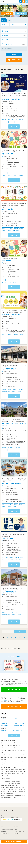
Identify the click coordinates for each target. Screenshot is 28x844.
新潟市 (7, 771)
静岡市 (11, 771)
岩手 (21, 750)
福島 (16, 750)
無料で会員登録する (15, 706)
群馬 (23, 743)
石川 (15, 754)
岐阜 (11, 748)
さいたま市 (11, 769)
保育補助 (18, 781)
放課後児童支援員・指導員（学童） (17, 787)
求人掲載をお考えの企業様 (7, 829)
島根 (16, 757)
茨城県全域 (15, 4)
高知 (5, 759)
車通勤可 (16, 121)
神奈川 (8, 743)
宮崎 (23, 762)
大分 (20, 762)
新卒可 (3, 279)
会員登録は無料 (4, 700)
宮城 (13, 750)
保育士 (2, 781)
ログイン (21, 13)
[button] (20, 1)
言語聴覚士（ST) (21, 791)
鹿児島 (14, 762)
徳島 (2, 759)
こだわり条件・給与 (15, 44)
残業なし (20, 119)
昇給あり (20, 175)
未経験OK (8, 119)
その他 (14, 797)
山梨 (20, 754)
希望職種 (15, 31)
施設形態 (15, 39)
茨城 (18, 743)
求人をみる (14, 126)
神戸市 (9, 773)
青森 (18, 750)
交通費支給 (11, 121)
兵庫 (8, 745)
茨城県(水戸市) (22, 4)
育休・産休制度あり (16, 230)
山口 (14, 757)
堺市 (6, 773)
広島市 (17, 773)
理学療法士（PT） (5, 791)
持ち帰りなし (4, 121)
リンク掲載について (5, 831)
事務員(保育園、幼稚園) (6, 797)
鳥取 (19, 757)
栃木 (21, 743)
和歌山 (19, 745)
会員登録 (8, 13)
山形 (24, 750)
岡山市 (13, 773)
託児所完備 (9, 389)
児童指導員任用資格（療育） (7, 789)
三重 (14, 748)
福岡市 (2, 775)
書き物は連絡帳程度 (6, 391)
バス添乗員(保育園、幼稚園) (7, 795)
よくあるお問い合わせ (6, 833)
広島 (8, 757)
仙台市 (6, 769)
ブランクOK (14, 119)
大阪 (5, 745)
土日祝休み (14, 279)
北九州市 (22, 773)
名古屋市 (20, 771)
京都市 (24, 771)
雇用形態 (15, 35)
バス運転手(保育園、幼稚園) (7, 793)
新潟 (9, 754)
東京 (5, 743)
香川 (25, 757)
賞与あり (15, 175)
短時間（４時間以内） (10, 447)
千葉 (15, 743)
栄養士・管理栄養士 (16, 785)
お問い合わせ (17, 833)
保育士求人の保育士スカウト (6, 4)
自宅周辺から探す (15, 59)
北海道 (9, 750)
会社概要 (16, 826)
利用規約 (16, 829)
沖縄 (5, 763)
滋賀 (14, 745)
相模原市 (3, 771)
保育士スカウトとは (5, 826)
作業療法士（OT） (13, 791)
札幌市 (2, 769)
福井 (23, 754)
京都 (11, 745)
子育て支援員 (4, 783)
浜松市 (15, 771)
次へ (20, 631)
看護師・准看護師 (5, 787)
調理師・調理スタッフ (6, 785)
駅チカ (3, 119)
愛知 (5, 748)
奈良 (17, 745)
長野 (12, 754)
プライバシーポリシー (19, 831)
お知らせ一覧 (14, 735)
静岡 (8, 748)
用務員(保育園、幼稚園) (20, 795)
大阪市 (2, 773)
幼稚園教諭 (7, 781)
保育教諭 (13, 781)
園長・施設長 (17, 783)
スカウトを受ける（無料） (15, 841)
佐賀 (2, 763)
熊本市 (6, 775)
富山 (17, 754)
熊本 (11, 762)
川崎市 (24, 769)
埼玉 (12, 743)
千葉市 (16, 769)
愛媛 (22, 757)
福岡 (8, 762)
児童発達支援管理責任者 (19, 789)
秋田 (2, 752)
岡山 (11, 757)
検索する (14, 54)
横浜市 (20, 769)
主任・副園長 (11, 783)
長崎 (17, 762)
